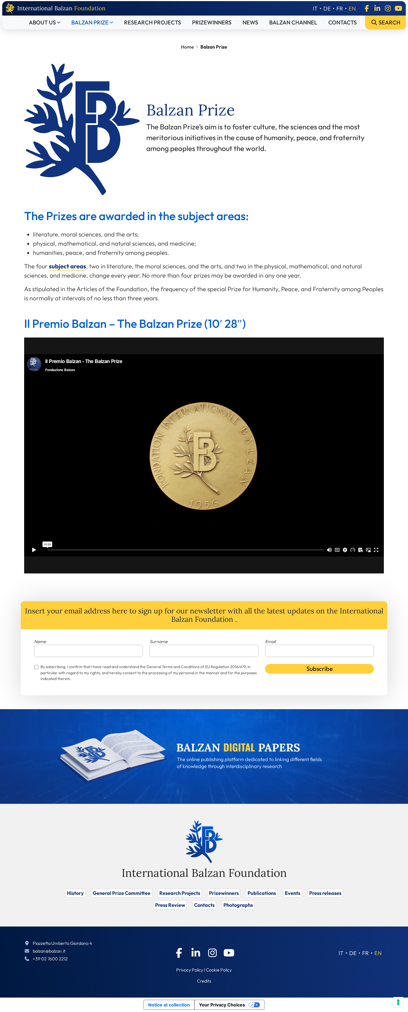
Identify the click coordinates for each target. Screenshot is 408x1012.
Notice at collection (169, 1005)
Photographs (238, 905)
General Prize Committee (121, 893)
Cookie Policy (219, 970)
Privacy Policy (189, 970)
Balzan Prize (90, 22)
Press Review (170, 905)
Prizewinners (211, 22)
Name (40, 641)
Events (292, 893)
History (75, 893)
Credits (204, 981)
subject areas (67, 266)
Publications (262, 893)
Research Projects (152, 22)
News (250, 22)
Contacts (342, 22)
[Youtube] (398, 8)
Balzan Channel (293, 22)
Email (270, 641)
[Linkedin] (377, 8)
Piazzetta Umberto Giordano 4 (62, 943)
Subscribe (319, 669)
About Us (42, 22)
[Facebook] (366, 8)
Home (187, 47)
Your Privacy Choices (222, 1005)
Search (388, 22)
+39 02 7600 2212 (50, 958)
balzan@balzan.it (49, 951)
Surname (159, 641)
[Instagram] (388, 8)
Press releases (325, 893)
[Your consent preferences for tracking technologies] (398, 1002)
